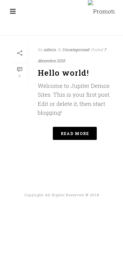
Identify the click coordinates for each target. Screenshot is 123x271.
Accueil (42, 31)
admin (50, 49)
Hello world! (63, 73)
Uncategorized (75, 49)
